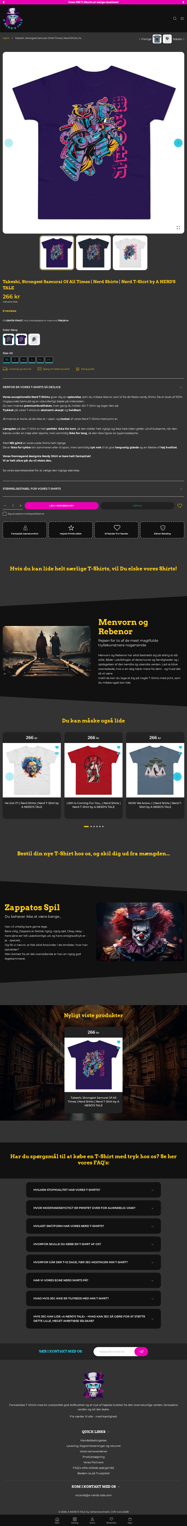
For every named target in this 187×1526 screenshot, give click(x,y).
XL (40, 359)
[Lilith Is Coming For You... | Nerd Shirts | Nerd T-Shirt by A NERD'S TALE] (93, 770)
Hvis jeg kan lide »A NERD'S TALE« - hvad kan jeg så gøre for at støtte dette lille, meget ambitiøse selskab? (89, 1319)
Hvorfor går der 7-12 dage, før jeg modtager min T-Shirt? (80, 1262)
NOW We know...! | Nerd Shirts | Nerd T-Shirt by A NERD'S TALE (155, 804)
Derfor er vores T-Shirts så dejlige (32, 387)
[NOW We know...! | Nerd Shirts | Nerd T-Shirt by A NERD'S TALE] (155, 770)
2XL (49, 359)
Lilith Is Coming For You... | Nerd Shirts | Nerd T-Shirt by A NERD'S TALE (94, 804)
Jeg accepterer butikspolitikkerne (26, 513)
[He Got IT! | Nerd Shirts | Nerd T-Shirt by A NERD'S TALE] (32, 770)
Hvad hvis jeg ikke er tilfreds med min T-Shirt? (71, 1298)
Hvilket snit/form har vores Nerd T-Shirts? (68, 1226)
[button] (3, 2)
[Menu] (182, 18)
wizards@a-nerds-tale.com (93, 1495)
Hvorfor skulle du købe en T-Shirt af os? (67, 1244)
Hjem (6, 38)
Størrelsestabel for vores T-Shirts (32, 488)
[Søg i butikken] (175, 18)
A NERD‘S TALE (77, 1511)
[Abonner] (141, 1351)
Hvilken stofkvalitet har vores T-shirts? (66, 1190)
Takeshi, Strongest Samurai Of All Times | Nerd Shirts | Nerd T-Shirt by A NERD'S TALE (93, 1101)
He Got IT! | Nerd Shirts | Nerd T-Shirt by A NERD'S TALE (32, 804)
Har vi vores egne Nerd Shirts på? (60, 1280)
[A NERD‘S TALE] (13, 18)
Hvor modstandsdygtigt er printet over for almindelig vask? (84, 1208)
